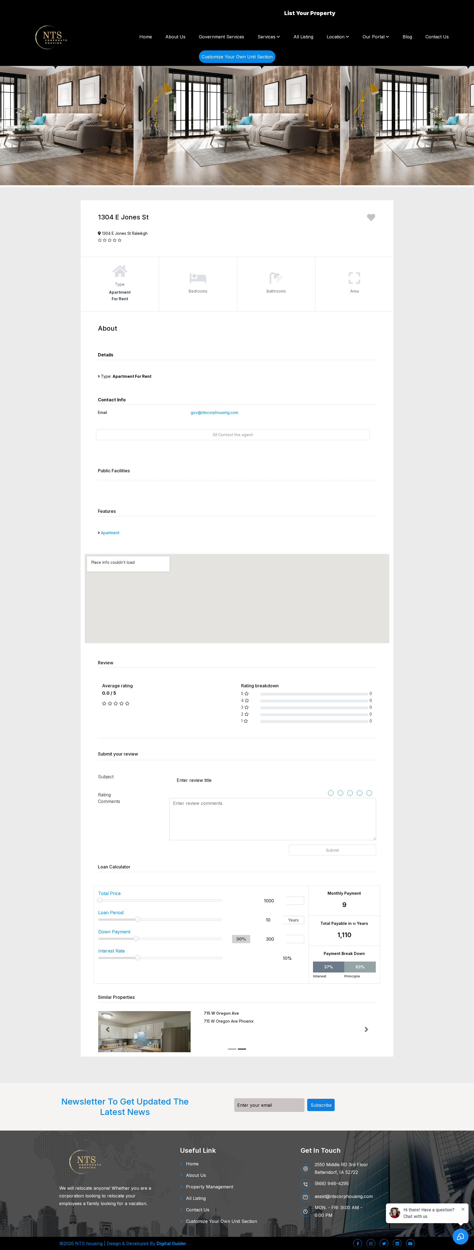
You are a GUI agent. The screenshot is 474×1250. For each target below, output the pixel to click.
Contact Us (437, 36)
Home (145, 36)
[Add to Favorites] (371, 219)
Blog (407, 36)
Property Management (209, 1186)
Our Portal (374, 36)
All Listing (303, 36)
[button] (108, 1029)
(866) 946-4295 (332, 1183)
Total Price (109, 893)
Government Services (221, 36)
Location (336, 36)
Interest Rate (111, 951)
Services (266, 36)
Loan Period (110, 912)
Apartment (110, 532)
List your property (309, 13)
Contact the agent (235, 434)
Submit (332, 850)
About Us (175, 36)
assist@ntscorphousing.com (344, 1196)
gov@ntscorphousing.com (214, 412)
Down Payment (114, 931)
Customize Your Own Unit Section (221, 1221)
